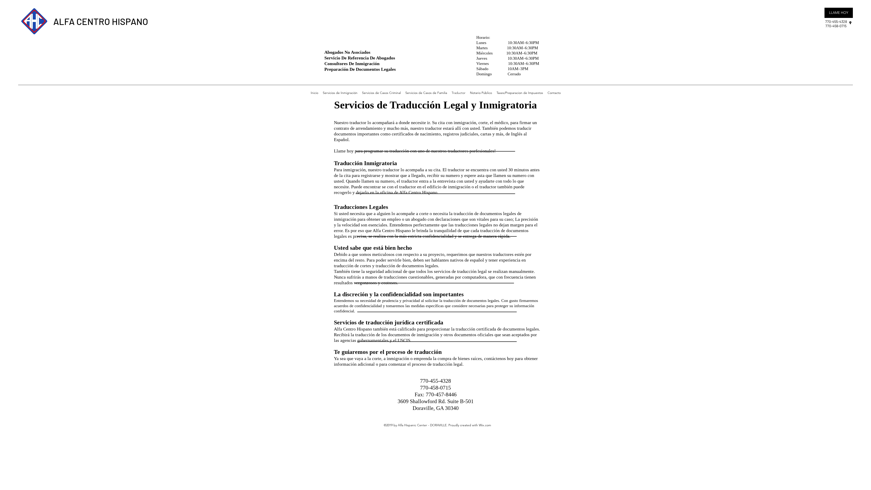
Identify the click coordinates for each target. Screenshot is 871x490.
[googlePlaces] (850, 23)
